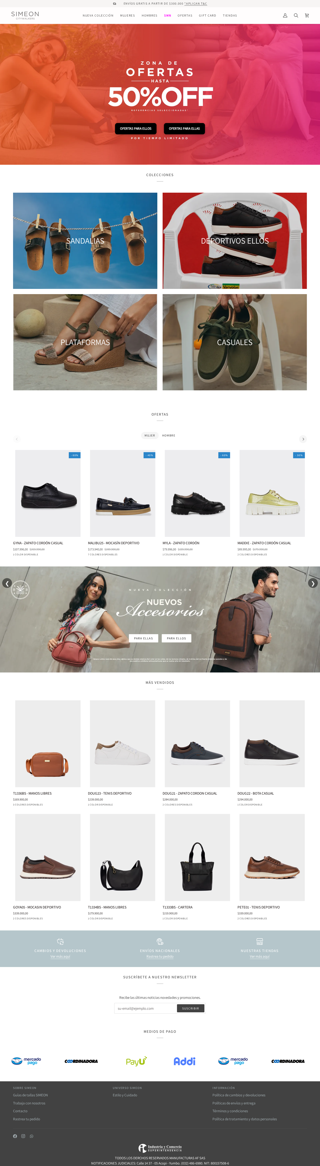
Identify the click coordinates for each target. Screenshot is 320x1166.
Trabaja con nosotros (29, 1103)
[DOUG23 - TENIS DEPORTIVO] (123, 743)
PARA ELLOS (178, 128)
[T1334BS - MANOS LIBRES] (123, 857)
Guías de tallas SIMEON (30, 1095)
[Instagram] (23, 1136)
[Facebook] (15, 1136)
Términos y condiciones (230, 1111)
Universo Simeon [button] (127, 1088)
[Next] (303, 439)
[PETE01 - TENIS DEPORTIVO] (272, 857)
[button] (98, 15)
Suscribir (190, 1008)
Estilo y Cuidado (125, 1095)
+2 (124, 554)
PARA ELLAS (142, 128)
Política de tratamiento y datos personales (244, 1119)
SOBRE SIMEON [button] (25, 1088)
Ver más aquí (60, 956)
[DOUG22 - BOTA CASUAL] (272, 743)
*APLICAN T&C (195, 3)
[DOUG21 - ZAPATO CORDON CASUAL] (197, 743)
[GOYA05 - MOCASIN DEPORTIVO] (48, 857)
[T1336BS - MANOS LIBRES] (48, 743)
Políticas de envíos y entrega (234, 1103)
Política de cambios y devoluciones (238, 1095)
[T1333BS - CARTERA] (197, 857)
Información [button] (223, 1088)
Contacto (20, 1111)
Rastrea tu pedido (160, 956)
